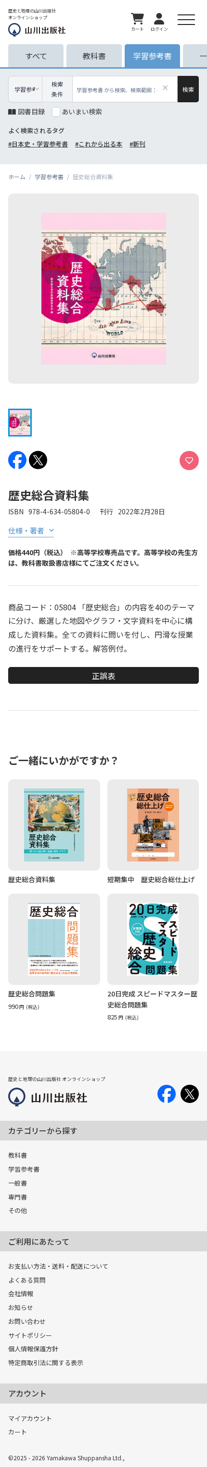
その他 (17, 1210)
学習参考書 (23, 1169)
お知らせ (20, 1307)
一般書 (17, 1183)
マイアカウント (30, 1418)
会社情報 (20, 1293)
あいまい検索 (82, 111)
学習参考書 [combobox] (24, 89)
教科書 (17, 1155)
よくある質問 (27, 1280)
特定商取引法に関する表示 (45, 1362)
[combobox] (125, 89)
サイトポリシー (30, 1335)
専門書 (17, 1196)
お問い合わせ (27, 1321)
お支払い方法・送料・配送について (58, 1266)
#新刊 (137, 143)
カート (17, 1431)
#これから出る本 (98, 143)
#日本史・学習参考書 (38, 143)
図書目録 (31, 111)
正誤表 (103, 675)
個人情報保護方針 (33, 1348)
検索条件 (57, 89)
